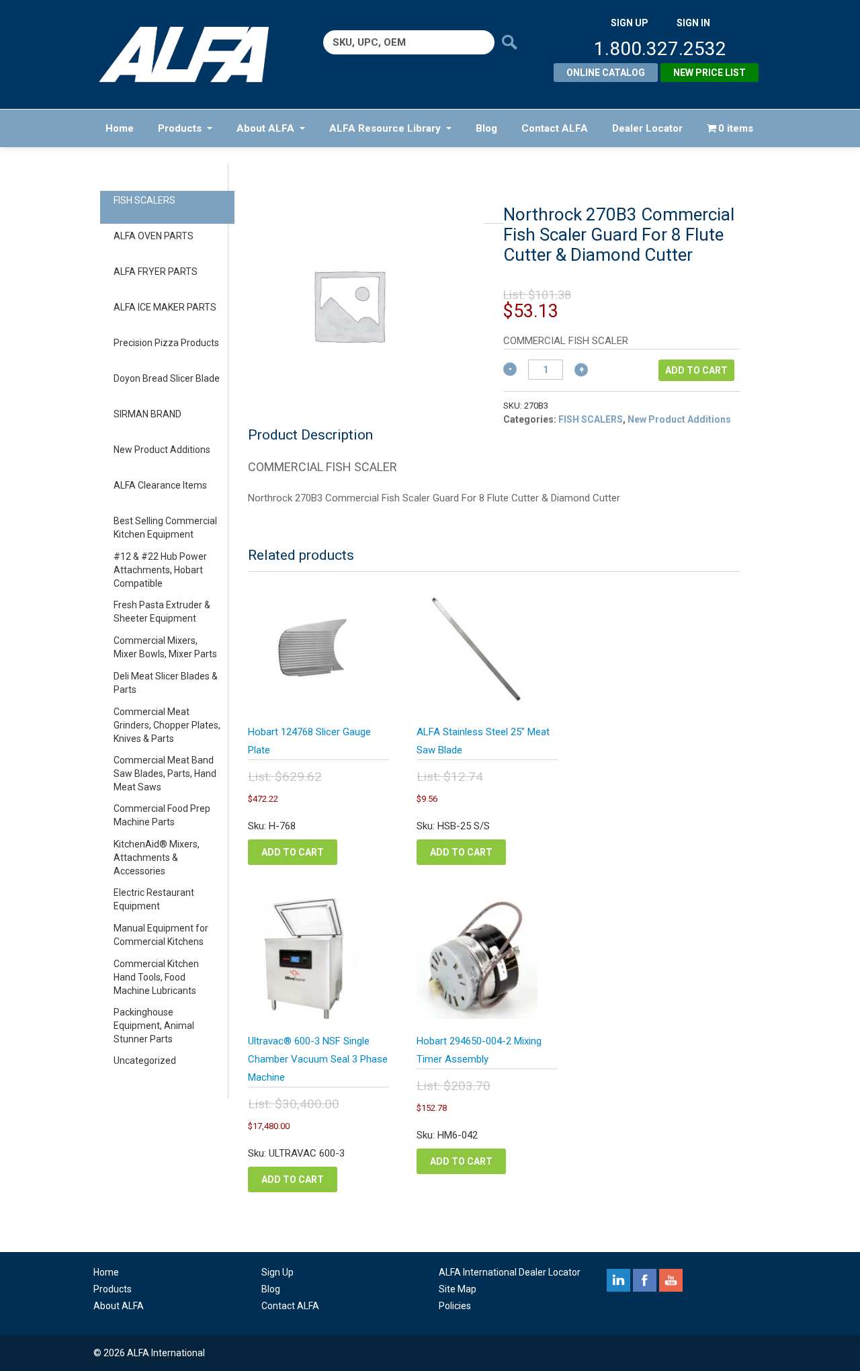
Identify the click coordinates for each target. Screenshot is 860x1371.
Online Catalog (605, 72)
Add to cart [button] (292, 852)
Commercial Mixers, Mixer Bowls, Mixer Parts (165, 647)
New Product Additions (162, 449)
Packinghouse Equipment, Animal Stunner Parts (154, 1025)
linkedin (618, 1280)
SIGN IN (693, 22)
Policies (455, 1305)
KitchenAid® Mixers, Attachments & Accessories (157, 857)
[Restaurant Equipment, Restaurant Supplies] (193, 54)
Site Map (457, 1289)
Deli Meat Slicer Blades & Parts (166, 683)
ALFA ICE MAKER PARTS (165, 307)
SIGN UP (629, 22)
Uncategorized (145, 1060)
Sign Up (277, 1272)
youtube (671, 1280)
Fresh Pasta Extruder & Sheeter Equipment (162, 611)
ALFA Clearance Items (160, 485)
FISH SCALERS (144, 200)
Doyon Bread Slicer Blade (167, 378)
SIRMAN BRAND (147, 414)
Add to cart (696, 370)
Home (119, 128)
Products (180, 128)
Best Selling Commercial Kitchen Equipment (165, 527)
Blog (486, 128)
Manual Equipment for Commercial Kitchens (161, 935)
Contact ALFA (554, 128)
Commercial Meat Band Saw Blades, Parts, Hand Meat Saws (165, 773)
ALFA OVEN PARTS (154, 236)
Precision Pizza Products (166, 342)
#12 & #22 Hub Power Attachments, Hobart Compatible (160, 570)
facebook (644, 1280)
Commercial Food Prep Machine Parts (162, 815)
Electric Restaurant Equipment (154, 899)
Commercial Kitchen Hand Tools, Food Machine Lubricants (156, 977)
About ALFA (265, 128)
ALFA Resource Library (385, 128)
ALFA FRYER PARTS (156, 271)
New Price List (709, 72)
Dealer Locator (647, 128)
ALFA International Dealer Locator (509, 1272)
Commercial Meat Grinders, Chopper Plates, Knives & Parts (167, 725)
